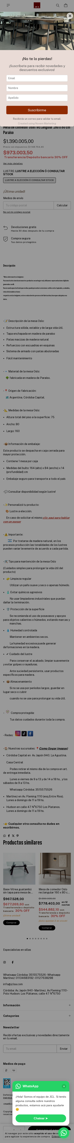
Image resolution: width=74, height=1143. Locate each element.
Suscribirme (37, 110)
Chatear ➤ (41, 1118)
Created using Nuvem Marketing (37, 123)
